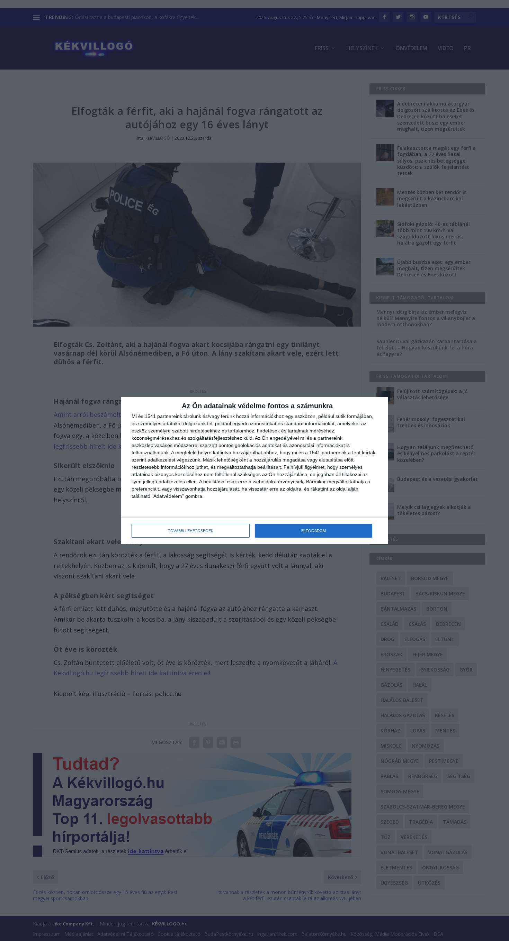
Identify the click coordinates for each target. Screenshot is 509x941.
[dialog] (254, 470)
